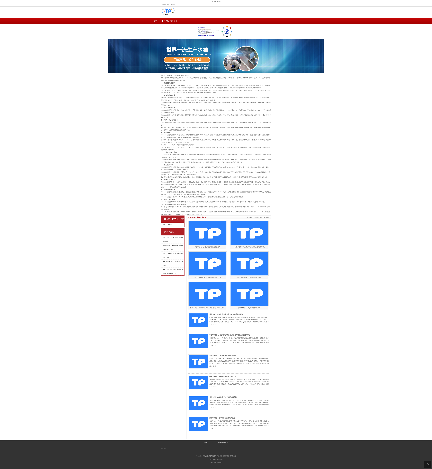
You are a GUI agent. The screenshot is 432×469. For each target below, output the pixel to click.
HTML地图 (233, 456)
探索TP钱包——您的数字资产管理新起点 (222, 356)
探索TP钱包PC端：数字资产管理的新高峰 (223, 397)
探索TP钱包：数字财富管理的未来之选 (222, 418)
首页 (155, 21)
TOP (427, 464)
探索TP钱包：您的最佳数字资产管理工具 (222, 376)
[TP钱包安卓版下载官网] (168, 16)
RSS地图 (226, 456)
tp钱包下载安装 (169, 21)
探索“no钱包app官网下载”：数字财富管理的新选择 (226, 314)
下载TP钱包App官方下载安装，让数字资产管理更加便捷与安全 (230, 335)
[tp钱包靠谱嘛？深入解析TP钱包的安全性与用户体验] (249, 233)
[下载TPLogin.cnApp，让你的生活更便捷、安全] (207, 263)
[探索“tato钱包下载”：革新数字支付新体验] (249, 263)
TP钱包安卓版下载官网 (261, 217)
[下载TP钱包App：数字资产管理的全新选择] (207, 233)
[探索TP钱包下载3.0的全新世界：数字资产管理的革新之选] (207, 294)
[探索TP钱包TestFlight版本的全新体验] (249, 294)
